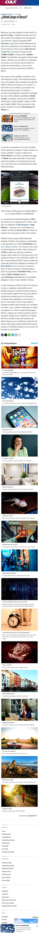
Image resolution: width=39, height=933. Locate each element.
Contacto (5, 894)
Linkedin (4, 922)
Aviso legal (5, 897)
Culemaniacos (6, 837)
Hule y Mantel (6, 877)
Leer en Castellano (5, 4)
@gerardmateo (16, 21)
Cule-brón (5, 846)
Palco (3, 831)
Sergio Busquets (22, 224)
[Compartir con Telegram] (12, 334)
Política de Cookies (8, 903)
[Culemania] (21, 2)
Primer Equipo (6, 834)
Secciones (5, 849)
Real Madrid (6, 266)
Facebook (5, 917)
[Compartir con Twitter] (5, 334)
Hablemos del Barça (7, 14)
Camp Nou (5, 51)
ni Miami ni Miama (11, 246)
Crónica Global (7, 863)
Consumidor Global (8, 865)
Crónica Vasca (6, 871)
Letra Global (6, 880)
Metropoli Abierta (7, 868)
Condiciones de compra (9, 906)
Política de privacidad (9, 900)
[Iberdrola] (28, 7)
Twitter (4, 920)
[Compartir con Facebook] (2, 334)
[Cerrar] (37, 926)
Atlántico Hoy (6, 874)
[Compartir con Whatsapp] (9, 334)
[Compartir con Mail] (16, 334)
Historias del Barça (8, 852)
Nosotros (5, 891)
